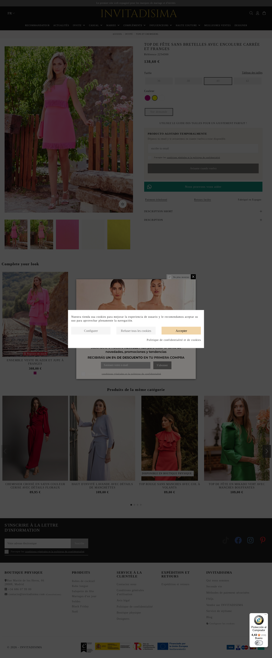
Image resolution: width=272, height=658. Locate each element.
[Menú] (265, 615)
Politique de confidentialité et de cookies (174, 339)
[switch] (259, 642)
